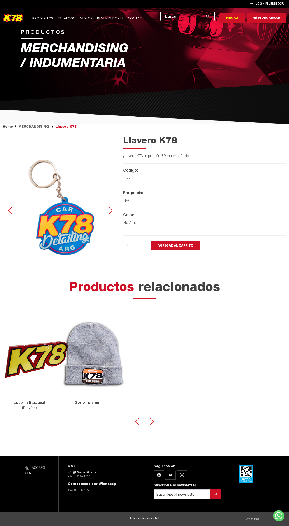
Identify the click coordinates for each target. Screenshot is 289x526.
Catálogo (67, 18)
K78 (71, 466)
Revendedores (110, 18)
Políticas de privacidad (144, 518)
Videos (86, 18)
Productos (42, 18)
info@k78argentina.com (83, 472)
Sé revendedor (266, 18)
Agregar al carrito (175, 245)
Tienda (232, 18)
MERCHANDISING (33, 127)
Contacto (137, 18)
